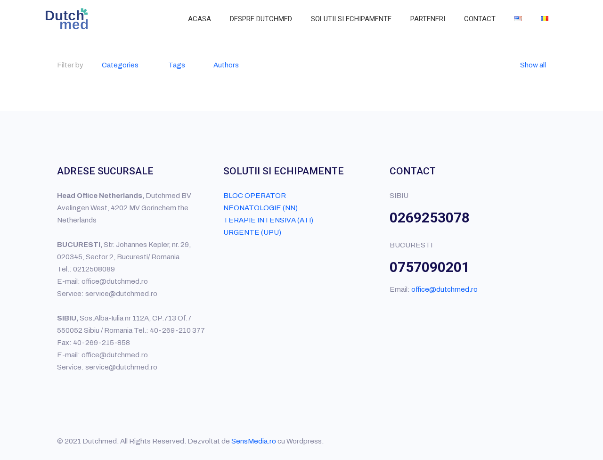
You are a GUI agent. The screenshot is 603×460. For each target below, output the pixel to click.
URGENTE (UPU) (252, 232)
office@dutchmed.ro (444, 289)
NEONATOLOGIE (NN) (260, 208)
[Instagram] (512, 441)
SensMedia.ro (253, 441)
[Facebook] (486, 441)
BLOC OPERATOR (254, 195)
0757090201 (430, 267)
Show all (533, 65)
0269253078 (430, 217)
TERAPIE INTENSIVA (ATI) (268, 220)
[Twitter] (499, 441)
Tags (176, 65)
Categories (120, 65)
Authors (226, 65)
